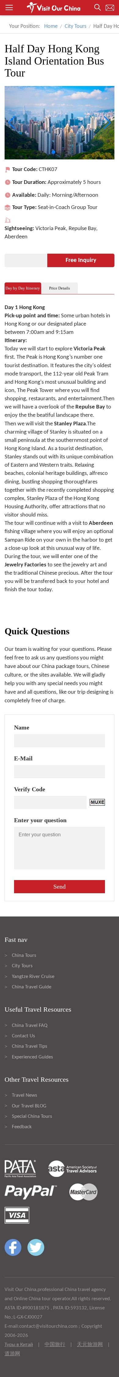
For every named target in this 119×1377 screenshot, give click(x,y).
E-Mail (23, 758)
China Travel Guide (31, 987)
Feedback (22, 1126)
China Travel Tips (29, 1046)
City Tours (75, 26)
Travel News (24, 1095)
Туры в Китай (19, 1344)
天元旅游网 (90, 1344)
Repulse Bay (82, 229)
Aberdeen (16, 237)
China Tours (24, 955)
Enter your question (40, 820)
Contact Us (23, 1036)
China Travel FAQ (29, 1025)
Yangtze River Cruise (33, 976)
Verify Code (29, 789)
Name (21, 727)
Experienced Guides (32, 1057)
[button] (59, 7)
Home (51, 26)
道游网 (12, 1353)
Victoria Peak (50, 229)
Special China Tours (32, 1116)
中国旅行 (55, 1344)
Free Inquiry (81, 260)
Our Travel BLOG (29, 1106)
